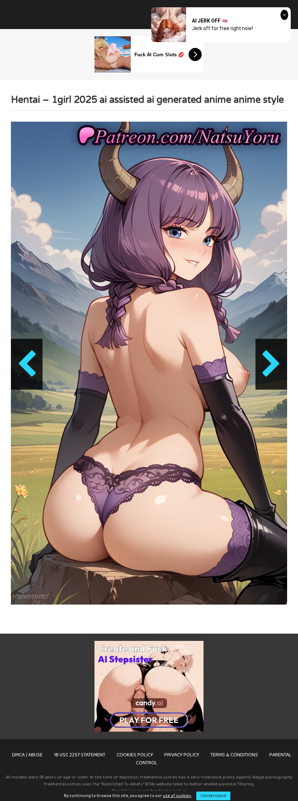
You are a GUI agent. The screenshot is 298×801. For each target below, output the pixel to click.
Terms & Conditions (234, 755)
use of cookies (177, 795)
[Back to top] (273, 779)
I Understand (213, 795)
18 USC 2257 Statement (79, 755)
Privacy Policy (181, 755)
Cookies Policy (135, 755)
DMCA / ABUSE (27, 755)
